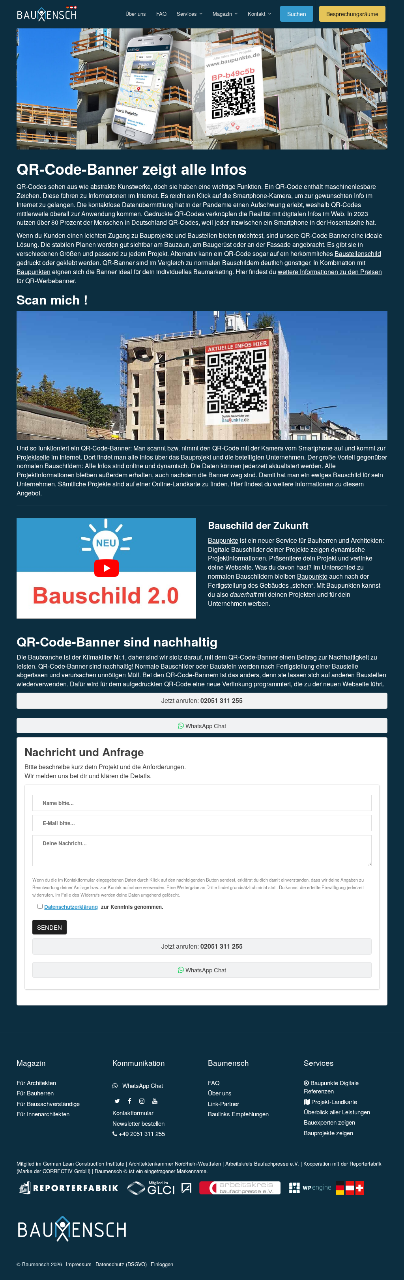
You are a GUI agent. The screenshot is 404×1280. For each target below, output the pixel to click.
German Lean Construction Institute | (86, 1163)
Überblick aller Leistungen (337, 1112)
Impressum (79, 1264)
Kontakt (257, 13)
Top (385, 1261)
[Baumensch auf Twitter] (117, 1101)
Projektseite (33, 457)
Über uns (135, 13)
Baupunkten (33, 271)
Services (187, 13)
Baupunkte (223, 540)
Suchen (296, 14)
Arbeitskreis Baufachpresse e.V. (262, 1163)
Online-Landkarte (176, 483)
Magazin (223, 13)
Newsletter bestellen (138, 1123)
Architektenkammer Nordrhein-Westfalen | (177, 1163)
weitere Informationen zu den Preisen (330, 271)
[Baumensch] (49, 10)
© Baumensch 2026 (39, 1264)
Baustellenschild (358, 253)
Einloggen (162, 1264)
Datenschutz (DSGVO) (121, 1264)
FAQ (161, 13)
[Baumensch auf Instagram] (141, 1101)
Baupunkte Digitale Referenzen (331, 1086)
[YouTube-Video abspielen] (106, 568)
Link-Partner (223, 1103)
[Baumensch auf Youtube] (154, 1101)
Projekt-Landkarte (333, 1101)
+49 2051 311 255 (141, 1133)
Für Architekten (36, 1082)
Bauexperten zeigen (329, 1122)
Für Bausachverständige (48, 1103)
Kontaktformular (132, 1112)
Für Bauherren (35, 1093)
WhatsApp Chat (205, 725)
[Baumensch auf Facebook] (129, 1101)
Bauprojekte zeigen (328, 1133)
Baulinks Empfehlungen (238, 1114)
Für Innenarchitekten (43, 1114)
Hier (237, 483)
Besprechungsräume (352, 14)
